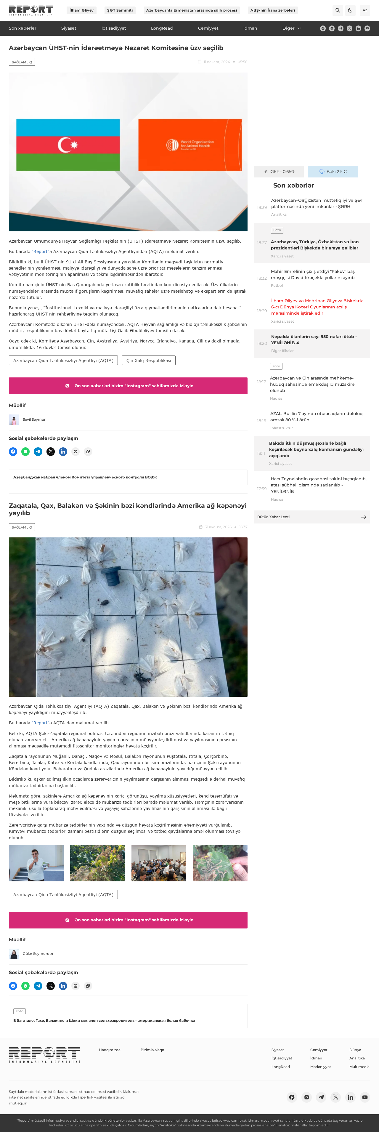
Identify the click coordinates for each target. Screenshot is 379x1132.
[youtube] (367, 28)
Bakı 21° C (337, 171)
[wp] (25, 451)
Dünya (355, 1050)
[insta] (332, 28)
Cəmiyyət (318, 1050)
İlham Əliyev (82, 10)
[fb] (323, 28)
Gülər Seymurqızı (38, 953)
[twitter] (349, 28)
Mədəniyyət (320, 1066)
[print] (75, 451)
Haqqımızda (110, 1050)
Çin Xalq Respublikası (148, 360)
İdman (316, 1058)
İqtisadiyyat (282, 1058)
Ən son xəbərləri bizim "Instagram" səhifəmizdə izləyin (134, 385)
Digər (288, 28)
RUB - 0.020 (282, 171)
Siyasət (278, 1050)
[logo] (31, 10)
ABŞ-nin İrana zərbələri (272, 10)
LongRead (281, 1066)
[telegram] (340, 28)
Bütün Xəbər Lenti (273, 517)
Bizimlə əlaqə (152, 1050)
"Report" (40, 251)
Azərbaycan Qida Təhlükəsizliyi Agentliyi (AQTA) (63, 360)
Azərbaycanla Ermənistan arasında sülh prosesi (191, 10)
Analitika (357, 1058)
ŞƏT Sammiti (120, 10)
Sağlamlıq (22, 62)
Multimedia (359, 1066)
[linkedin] (358, 28)
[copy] (88, 451)
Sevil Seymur (34, 419)
